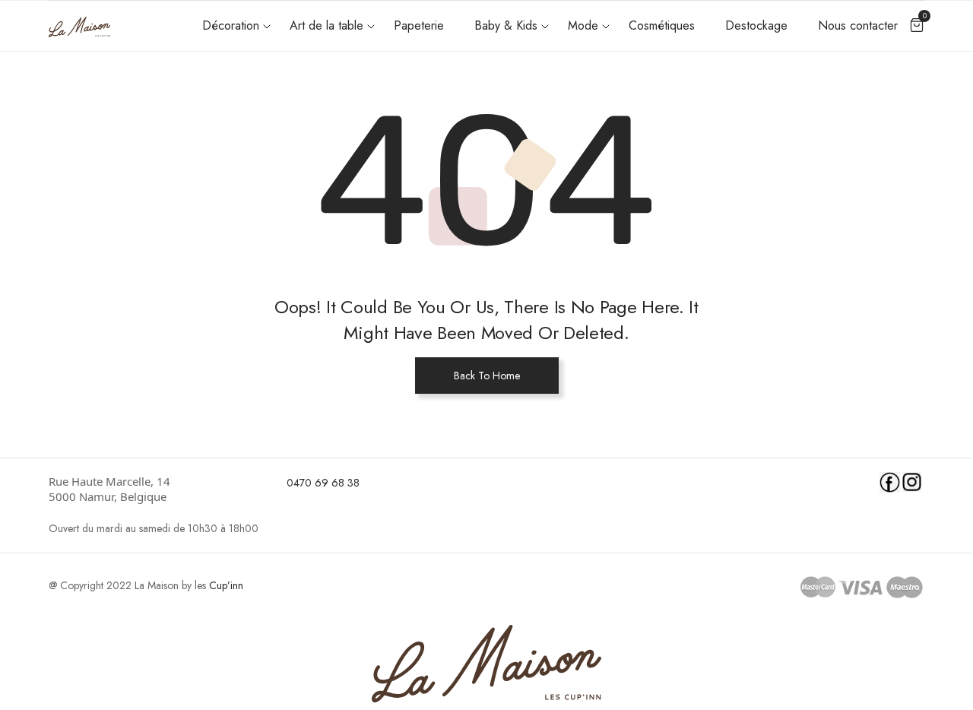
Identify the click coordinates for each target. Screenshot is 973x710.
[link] (158, 489)
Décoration (230, 25)
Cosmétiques (662, 25)
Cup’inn (226, 585)
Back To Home (487, 375)
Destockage (756, 25)
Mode (583, 25)
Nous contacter (858, 25)
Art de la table (326, 25)
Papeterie (419, 25)
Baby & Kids (505, 25)
